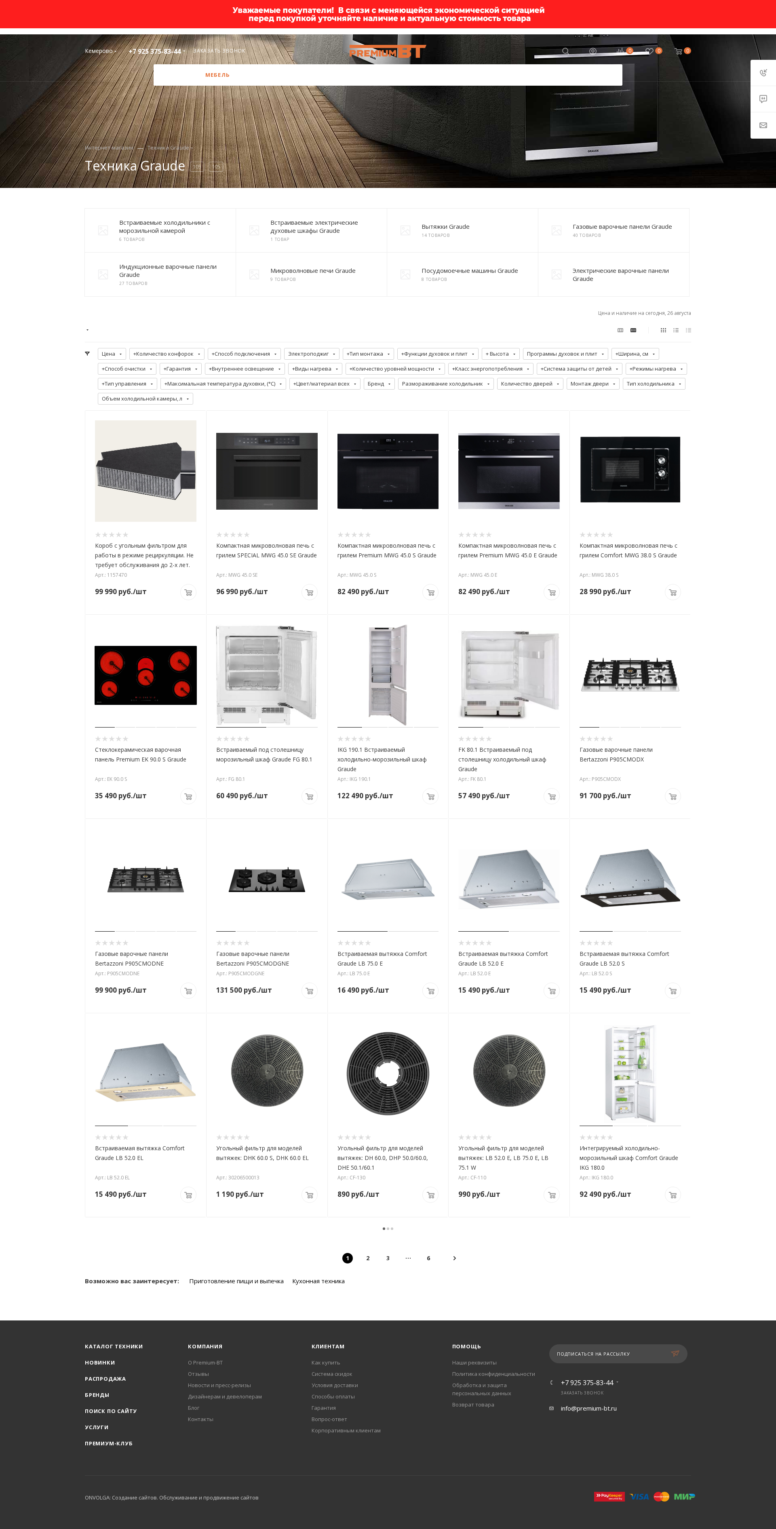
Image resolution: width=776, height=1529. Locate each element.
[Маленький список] (620, 329)
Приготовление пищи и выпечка (236, 1281)
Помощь (466, 1346)
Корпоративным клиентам (346, 1430)
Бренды (97, 1394)
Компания (205, 1346)
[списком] (676, 329)
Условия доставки (335, 1385)
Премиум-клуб (109, 1443)
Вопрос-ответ (329, 1419)
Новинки (100, 1362)
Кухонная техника (318, 1281)
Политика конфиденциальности (493, 1373)
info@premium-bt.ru (589, 1408)
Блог (193, 1407)
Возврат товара (473, 1404)
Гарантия (324, 1407)
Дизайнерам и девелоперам (225, 1396)
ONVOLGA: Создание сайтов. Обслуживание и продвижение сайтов (172, 1497)
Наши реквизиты (474, 1362)
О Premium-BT (205, 1362)
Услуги (97, 1427)
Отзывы (198, 1373)
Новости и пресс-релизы (219, 1385)
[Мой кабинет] (593, 52)
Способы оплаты (333, 1396)
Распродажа (105, 1378)
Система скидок (332, 1373)
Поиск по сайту (111, 1411)
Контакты (200, 1419)
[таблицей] (688, 329)
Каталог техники (114, 1346)
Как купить (326, 1362)
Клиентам (328, 1346)
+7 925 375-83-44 (155, 51)
